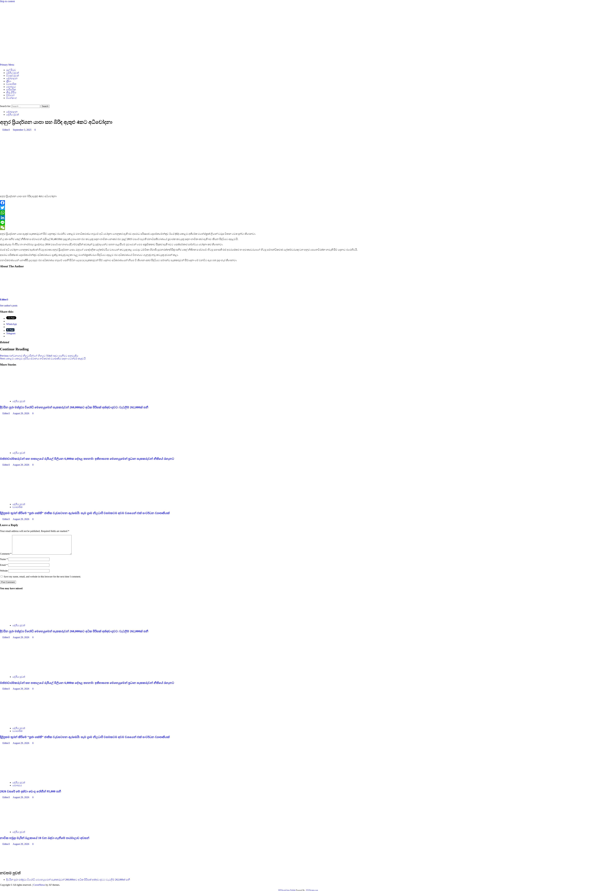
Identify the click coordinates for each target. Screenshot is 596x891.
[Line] (298, 222)
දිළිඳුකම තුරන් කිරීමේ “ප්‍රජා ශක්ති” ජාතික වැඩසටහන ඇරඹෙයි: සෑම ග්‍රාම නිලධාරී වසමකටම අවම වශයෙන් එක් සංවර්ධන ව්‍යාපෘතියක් (85, 513)
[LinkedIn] (298, 217)
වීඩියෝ (10, 95)
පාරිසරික (11, 89)
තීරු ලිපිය (11, 92)
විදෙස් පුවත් (12, 75)
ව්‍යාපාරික (11, 84)
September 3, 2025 (22, 129)
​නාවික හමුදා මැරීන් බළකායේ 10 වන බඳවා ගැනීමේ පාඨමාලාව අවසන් (44, 838)
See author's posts (8, 305)
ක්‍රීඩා (8, 81)
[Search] (1, 103)
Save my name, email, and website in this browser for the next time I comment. (42, 576)
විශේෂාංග (11, 98)
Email (4, 565)
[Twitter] (298, 207)
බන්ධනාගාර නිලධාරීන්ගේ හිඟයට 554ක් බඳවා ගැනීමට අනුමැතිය (39, 355)
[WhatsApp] (298, 212)
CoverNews (39, 885)
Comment (5, 553)
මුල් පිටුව (11, 70)
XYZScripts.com (312, 890)
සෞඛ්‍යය (11, 86)
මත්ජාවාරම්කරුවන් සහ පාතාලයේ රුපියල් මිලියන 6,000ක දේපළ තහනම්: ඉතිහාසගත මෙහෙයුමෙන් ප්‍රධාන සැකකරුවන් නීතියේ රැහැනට (87, 458)
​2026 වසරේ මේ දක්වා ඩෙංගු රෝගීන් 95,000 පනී (30, 791)
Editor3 (6, 129)
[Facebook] (298, 202)
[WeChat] (298, 227)
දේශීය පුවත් (12, 72)
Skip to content (7, 1)
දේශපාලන (12, 78)
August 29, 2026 (21, 413)
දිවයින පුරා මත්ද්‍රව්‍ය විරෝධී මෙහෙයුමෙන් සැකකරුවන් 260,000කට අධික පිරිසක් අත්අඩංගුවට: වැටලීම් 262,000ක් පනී (74, 407)
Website (4, 570)
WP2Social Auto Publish (287, 890)
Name (4, 559)
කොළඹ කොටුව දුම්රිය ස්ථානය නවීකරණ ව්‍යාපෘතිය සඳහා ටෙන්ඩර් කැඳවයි (43, 358)
